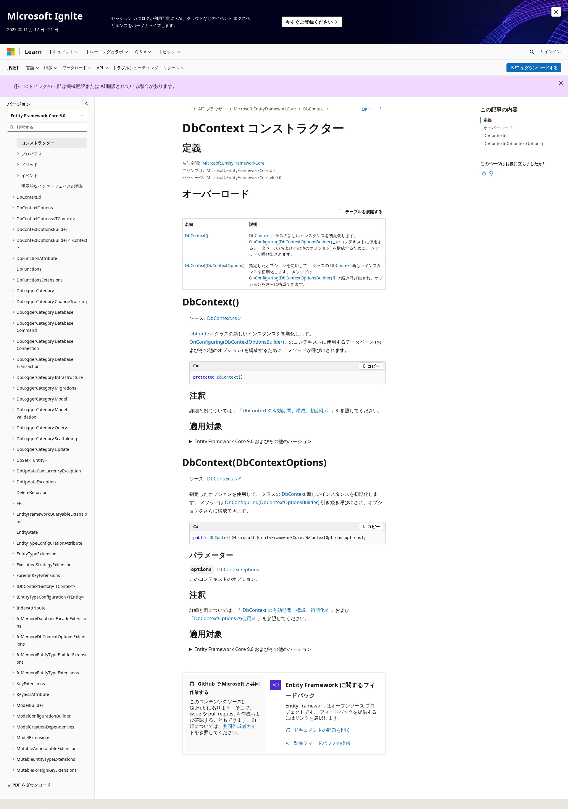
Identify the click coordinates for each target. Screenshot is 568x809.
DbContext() (196, 235)
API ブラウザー (212, 109)
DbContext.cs (222, 318)
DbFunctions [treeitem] (29, 269)
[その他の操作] (380, 109)
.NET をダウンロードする (534, 67)
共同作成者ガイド (223, 729)
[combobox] (47, 115)
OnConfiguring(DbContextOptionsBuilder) (290, 242)
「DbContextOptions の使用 (220, 618)
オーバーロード (497, 128)
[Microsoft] (11, 52)
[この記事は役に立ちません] (491, 173)
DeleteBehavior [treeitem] (32, 492)
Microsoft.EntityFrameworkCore (265, 109)
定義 (487, 120)
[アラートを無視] (556, 12)
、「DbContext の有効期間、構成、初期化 (279, 410)
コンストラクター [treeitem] (37, 143)
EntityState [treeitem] (27, 532)
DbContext (313, 109)
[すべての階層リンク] (187, 109)
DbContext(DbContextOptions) (214, 265)
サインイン (550, 51)
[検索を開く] (532, 51)
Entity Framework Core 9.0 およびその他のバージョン (253, 441)
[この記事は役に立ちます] (484, 173)
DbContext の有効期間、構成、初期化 (284, 610)
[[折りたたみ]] (87, 104)
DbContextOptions (238, 569)
